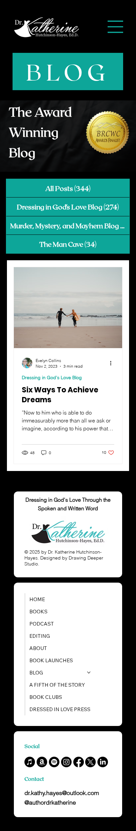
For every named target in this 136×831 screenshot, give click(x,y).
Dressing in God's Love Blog (52, 377)
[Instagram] (66, 762)
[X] (90, 762)
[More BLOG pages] (88, 672)
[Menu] (115, 26)
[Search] (57, 27)
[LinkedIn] (102, 762)
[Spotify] (54, 762)
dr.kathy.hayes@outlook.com (61, 793)
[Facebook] (78, 762)
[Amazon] (42, 762)
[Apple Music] (29, 762)
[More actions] (113, 363)
